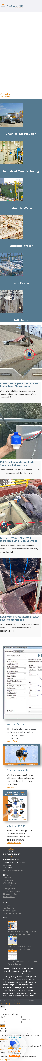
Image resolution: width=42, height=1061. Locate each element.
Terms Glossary (9, 897)
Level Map (7, 877)
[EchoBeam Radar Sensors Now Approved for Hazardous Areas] (12, 940)
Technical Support (10, 910)
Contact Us (7, 905)
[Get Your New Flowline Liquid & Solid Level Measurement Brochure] (12, 925)
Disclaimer (16, 1004)
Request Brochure (14, 843)
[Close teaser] (27, 1033)
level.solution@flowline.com (13, 870)
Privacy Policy (5, 1004)
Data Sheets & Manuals (12, 913)
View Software (12, 741)
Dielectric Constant (10, 894)
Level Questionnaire (10, 888)
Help (2, 1006)
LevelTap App (8, 880)
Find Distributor (9, 908)
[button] (14, 1046)
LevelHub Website (10, 886)
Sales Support (5, 1059)
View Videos (11, 787)
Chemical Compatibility (11, 891)
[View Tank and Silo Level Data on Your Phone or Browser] (12, 955)
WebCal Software (9, 883)
